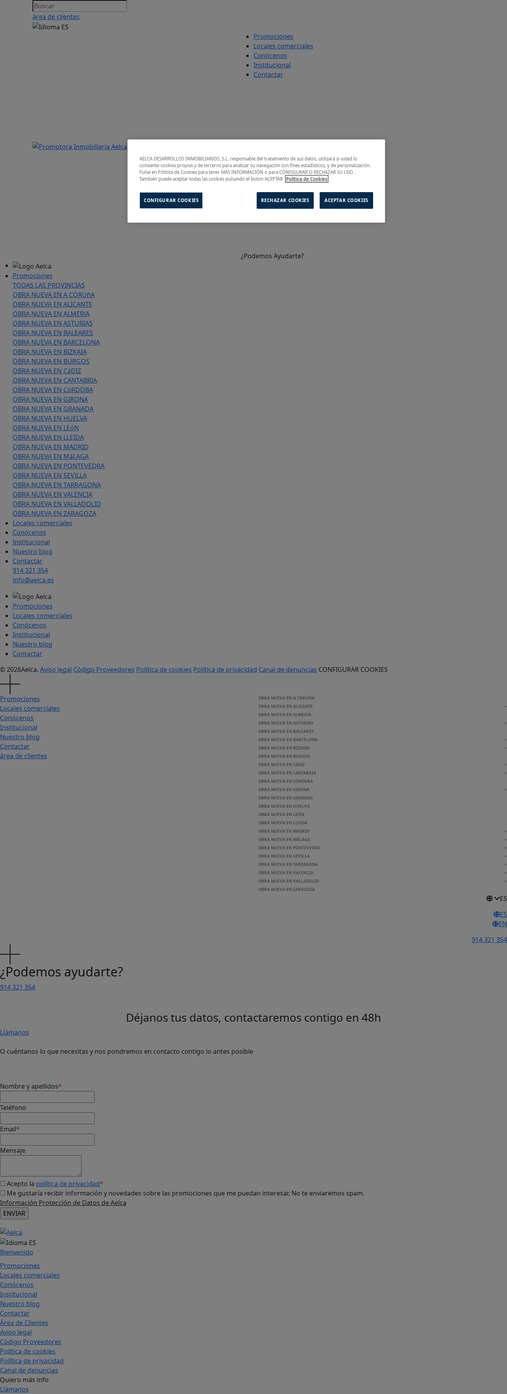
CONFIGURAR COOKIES (171, 200)
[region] (256, 181)
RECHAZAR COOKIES (285, 200)
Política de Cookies (307, 179)
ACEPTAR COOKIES (346, 200)
